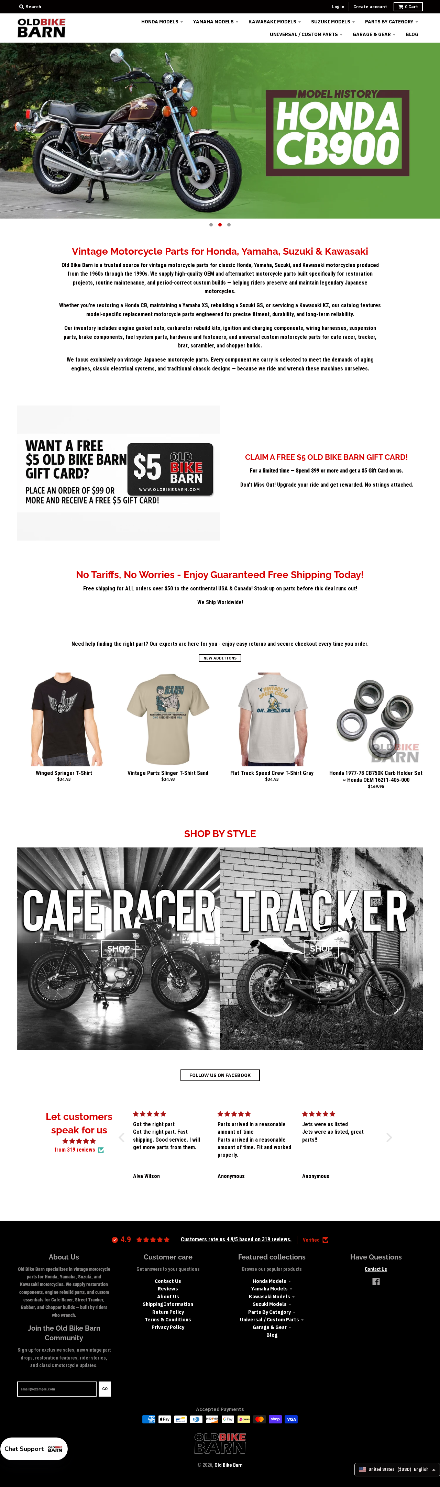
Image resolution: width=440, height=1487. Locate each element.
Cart (411, 6)
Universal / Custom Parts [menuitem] (304, 34)
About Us (168, 1297)
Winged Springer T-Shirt (64, 773)
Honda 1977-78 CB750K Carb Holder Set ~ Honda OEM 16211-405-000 (375, 777)
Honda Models (269, 1281)
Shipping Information (168, 1304)
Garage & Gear (270, 1327)
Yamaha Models (269, 1289)
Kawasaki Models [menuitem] (272, 22)
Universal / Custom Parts (269, 1320)
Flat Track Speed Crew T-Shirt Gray (272, 773)
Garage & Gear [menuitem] (372, 34)
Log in (338, 6)
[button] (123, 1137)
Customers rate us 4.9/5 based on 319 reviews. (236, 1239)
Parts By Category (269, 1312)
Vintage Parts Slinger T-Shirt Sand (168, 773)
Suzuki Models (270, 1304)
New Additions (220, 658)
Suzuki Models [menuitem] (330, 22)
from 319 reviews (74, 1149)
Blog (271, 1335)
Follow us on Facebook (220, 1075)
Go (105, 1388)
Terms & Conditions (168, 1320)
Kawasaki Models (269, 1297)
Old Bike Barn (228, 1465)
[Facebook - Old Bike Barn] (376, 1281)
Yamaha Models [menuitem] (213, 22)
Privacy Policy (168, 1327)
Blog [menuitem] (412, 34)
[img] (79, 1141)
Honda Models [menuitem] (159, 22)
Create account (370, 6)
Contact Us (168, 1281)
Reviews (168, 1289)
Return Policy (168, 1312)
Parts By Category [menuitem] (389, 22)
